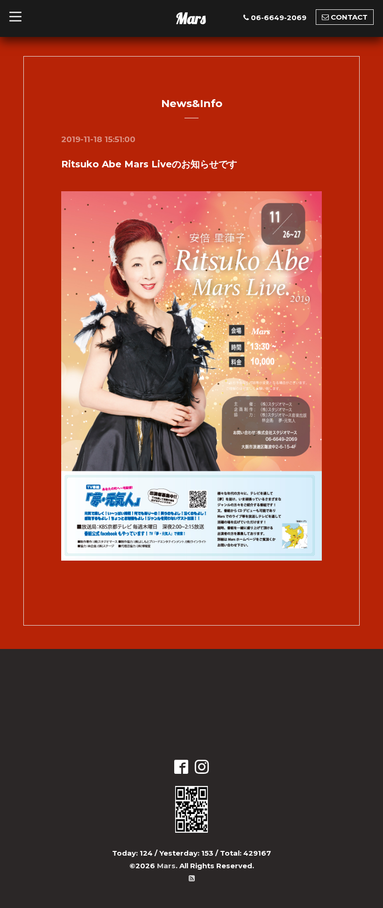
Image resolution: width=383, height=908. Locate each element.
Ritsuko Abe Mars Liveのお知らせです (149, 164)
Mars (191, 18)
